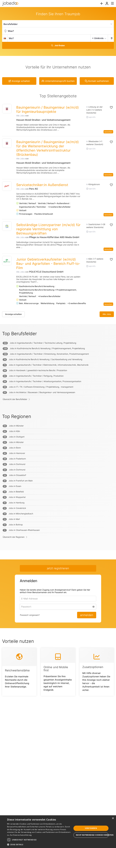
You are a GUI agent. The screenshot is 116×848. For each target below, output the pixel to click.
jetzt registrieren (58, 568)
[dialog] (58, 831)
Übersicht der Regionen (13, 537)
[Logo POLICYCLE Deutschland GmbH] (6, 260)
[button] (111, 38)
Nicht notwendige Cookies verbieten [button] (92, 835)
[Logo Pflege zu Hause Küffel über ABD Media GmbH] (6, 226)
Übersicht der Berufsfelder (15, 399)
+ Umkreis (98, 38)
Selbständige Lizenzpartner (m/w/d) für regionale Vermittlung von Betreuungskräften (48, 229)
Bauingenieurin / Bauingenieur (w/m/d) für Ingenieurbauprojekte (47, 109)
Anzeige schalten (13, 314)
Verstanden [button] (91, 828)
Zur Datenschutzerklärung (21, 835)
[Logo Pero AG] (6, 186)
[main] (58, 357)
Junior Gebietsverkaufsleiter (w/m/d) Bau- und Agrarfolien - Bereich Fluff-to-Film (48, 263)
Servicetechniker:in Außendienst (42, 185)
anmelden (86, 615)
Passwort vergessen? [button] (30, 615)
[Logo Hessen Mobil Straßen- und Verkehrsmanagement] (6, 108)
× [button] (113, 818)
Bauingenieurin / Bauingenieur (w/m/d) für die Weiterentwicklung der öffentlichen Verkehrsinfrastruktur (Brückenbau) (47, 148)
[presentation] (101, 3)
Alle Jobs (20, 115)
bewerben (108, 132)
